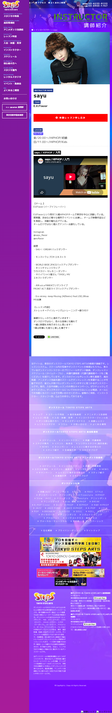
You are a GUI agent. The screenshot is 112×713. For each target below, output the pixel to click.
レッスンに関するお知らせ (87, 446)
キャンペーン (61, 446)
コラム (64, 424)
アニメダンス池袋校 (13, 29)
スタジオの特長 (13, 15)
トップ (39, 414)
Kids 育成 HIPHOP (75, 501)
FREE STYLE (95, 491)
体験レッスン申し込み (72, 117)
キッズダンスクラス (75, 421)
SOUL (79, 511)
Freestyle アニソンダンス (91, 498)
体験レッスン (98, 421)
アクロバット (53, 518)
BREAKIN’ (50, 511)
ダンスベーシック (94, 521)
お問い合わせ (10, 98)
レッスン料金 (10, 35)
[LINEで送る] (53, 336)
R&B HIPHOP (101, 505)
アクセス (42, 2)
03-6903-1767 (92, 5)
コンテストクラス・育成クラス (81, 518)
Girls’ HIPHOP (65, 505)
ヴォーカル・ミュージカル (53, 521)
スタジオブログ (90, 450)
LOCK (104, 508)
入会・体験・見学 (12, 42)
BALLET (104, 511)
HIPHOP (83, 505)
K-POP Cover (42, 505)
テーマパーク (48, 514)
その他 (76, 521)
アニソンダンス (68, 514)
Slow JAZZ (44, 498)
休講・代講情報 (93, 440)
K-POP (92, 508)
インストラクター (12, 49)
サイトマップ (93, 530)
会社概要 (47, 530)
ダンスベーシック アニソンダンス (57, 495)
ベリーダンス (63, 498)
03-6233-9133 (95, 3)
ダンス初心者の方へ (49, 421)
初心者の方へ (10, 62)
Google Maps (101, 598)
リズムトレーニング (92, 514)
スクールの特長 (56, 414)
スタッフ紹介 (52, 450)
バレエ (78, 491)
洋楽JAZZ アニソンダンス (54, 491)
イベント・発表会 (12, 83)
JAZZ (39, 508)
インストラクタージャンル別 (93, 417)
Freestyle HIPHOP (93, 495)
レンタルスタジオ (12, 76)
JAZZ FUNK (54, 508)
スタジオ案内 (10, 69)
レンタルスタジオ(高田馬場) (93, 443)
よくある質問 (99, 424)
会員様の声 (70, 450)
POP (36, 511)
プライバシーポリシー (69, 530)
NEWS (45, 446)
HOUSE (66, 511)
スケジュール (10, 56)
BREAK (96, 501)
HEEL (91, 511)
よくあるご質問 (11, 89)
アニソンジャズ (52, 501)
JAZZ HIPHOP (74, 508)
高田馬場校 (11, 22)
